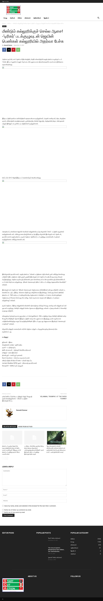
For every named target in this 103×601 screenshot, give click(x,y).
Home (4, 23)
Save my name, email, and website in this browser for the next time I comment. (30, 506)
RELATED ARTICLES (9, 426)
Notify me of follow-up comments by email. (17, 510)
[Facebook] (4, 50)
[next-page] (6, 458)
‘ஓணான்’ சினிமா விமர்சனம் (55, 557)
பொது (5, 18)
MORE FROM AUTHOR (25, 426)
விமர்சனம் (28, 18)
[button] (98, 18)
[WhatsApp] (18, 50)
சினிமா (20, 18)
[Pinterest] (13, 50)
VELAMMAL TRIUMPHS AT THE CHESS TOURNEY (53, 398)
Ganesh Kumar (8, 45)
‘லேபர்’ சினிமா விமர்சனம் (54, 538)
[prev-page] (3, 458)
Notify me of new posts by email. (14, 512)
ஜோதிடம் (46, 18)
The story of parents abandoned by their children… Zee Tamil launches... (56, 549)
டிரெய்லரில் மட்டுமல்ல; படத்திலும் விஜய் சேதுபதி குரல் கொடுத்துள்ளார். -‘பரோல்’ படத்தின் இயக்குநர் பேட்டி (17, 399)
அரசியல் (12, 18)
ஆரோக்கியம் (37, 18)
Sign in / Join (5, 1)
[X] (9, 50)
